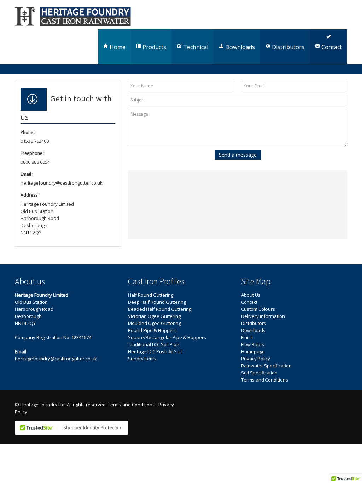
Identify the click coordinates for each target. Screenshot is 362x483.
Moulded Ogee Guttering (154, 323)
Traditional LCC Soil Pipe (153, 344)
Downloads (239, 47)
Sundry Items (142, 358)
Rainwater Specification (266, 365)
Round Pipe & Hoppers (152, 330)
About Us (251, 295)
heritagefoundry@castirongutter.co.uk (56, 358)
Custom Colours (258, 309)
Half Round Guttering (150, 295)
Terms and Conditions (264, 380)
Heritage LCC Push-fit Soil (155, 351)
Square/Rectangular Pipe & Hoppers (167, 337)
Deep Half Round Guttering (157, 302)
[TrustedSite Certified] (71, 428)
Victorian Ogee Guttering (154, 316)
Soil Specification (259, 372)
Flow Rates (252, 344)
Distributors (287, 47)
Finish (247, 337)
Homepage (253, 351)
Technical (195, 47)
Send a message (238, 154)
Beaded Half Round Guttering (159, 309)
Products (153, 47)
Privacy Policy (255, 358)
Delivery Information (263, 316)
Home (116, 47)
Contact (331, 47)
